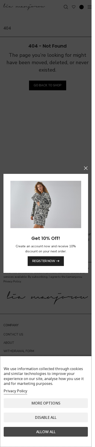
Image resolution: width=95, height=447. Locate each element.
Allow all (46, 431)
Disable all (45, 417)
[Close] (86, 168)
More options (45, 403)
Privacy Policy (15, 390)
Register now (43, 261)
